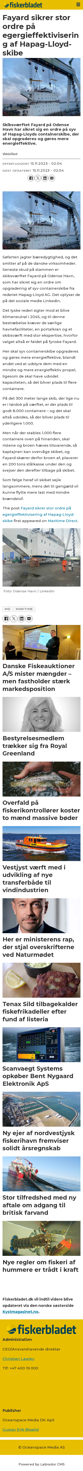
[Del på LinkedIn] (45, 178)
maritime (24, 609)
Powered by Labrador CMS (42, 1464)
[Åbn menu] (78, 4)
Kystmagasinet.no (20, 1311)
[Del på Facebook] (31, 178)
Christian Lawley (18, 1358)
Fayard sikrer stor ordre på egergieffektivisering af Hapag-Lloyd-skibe (39, 514)
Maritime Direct (62, 520)
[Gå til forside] (37, 5)
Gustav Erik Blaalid (21, 1429)
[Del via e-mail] (51, 178)
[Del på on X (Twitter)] (38, 178)
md (7, 609)
